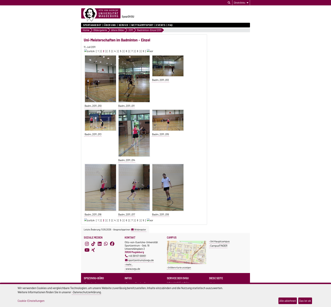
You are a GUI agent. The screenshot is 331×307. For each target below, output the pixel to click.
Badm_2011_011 (126, 106)
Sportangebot (92, 25)
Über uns (110, 25)
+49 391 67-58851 (137, 256)
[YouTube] (87, 250)
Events (160, 25)
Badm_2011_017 (126, 214)
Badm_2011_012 (160, 80)
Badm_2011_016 (93, 214)
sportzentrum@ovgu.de (141, 260)
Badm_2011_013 (93, 134)
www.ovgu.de (133, 269)
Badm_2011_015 (160, 134)
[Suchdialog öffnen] (229, 3)
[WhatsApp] (106, 244)
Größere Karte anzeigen (179, 267)
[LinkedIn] (100, 244)
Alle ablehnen (287, 300)
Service (123, 25)
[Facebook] (112, 244)
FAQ (170, 25)
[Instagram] (87, 244)
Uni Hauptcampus (220, 241)
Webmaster (140, 229)
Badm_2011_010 (93, 106)
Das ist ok (305, 300)
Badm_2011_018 (160, 214)
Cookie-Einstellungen (31, 300)
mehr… (129, 264)
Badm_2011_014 (126, 160)
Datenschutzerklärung (87, 292)
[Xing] (93, 250)
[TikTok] (93, 244)
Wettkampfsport (142, 25)
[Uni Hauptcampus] (186, 263)
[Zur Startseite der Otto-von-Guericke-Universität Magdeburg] (101, 15)
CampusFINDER (218, 246)
